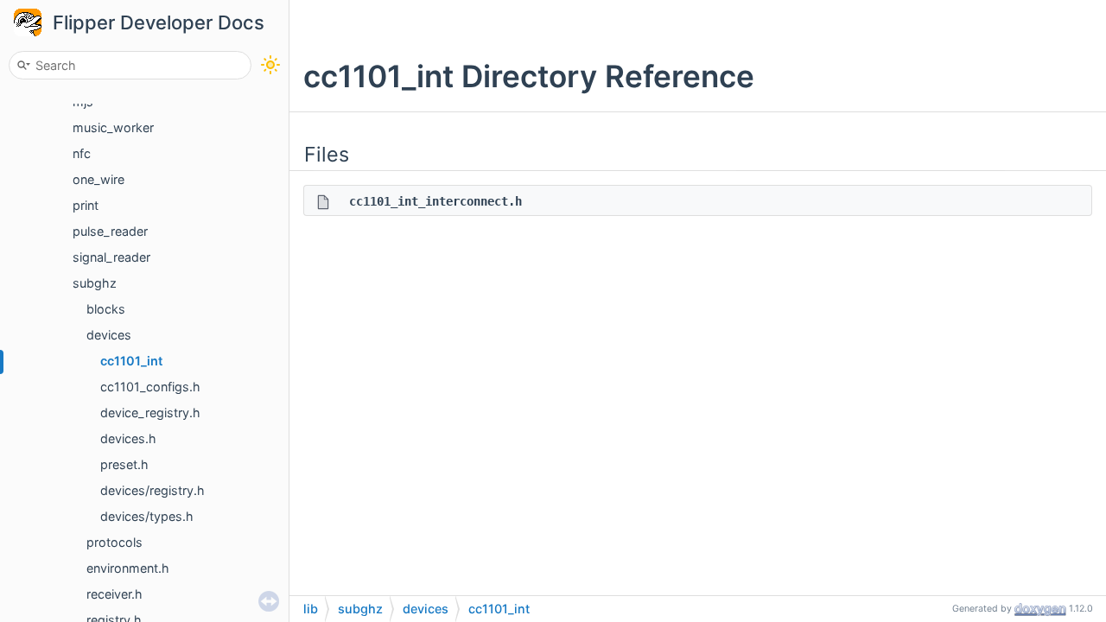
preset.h (124, 464)
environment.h (127, 568)
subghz (95, 283)
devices (108, 334)
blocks (105, 308)
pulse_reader (110, 231)
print (86, 205)
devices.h (128, 438)
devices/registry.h (152, 490)
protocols (114, 542)
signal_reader (111, 257)
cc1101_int (131, 360)
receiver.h (114, 594)
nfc (82, 153)
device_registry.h (150, 412)
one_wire (98, 179)
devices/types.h (147, 516)
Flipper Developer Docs (158, 22)
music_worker (113, 127)
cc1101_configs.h (150, 386)
